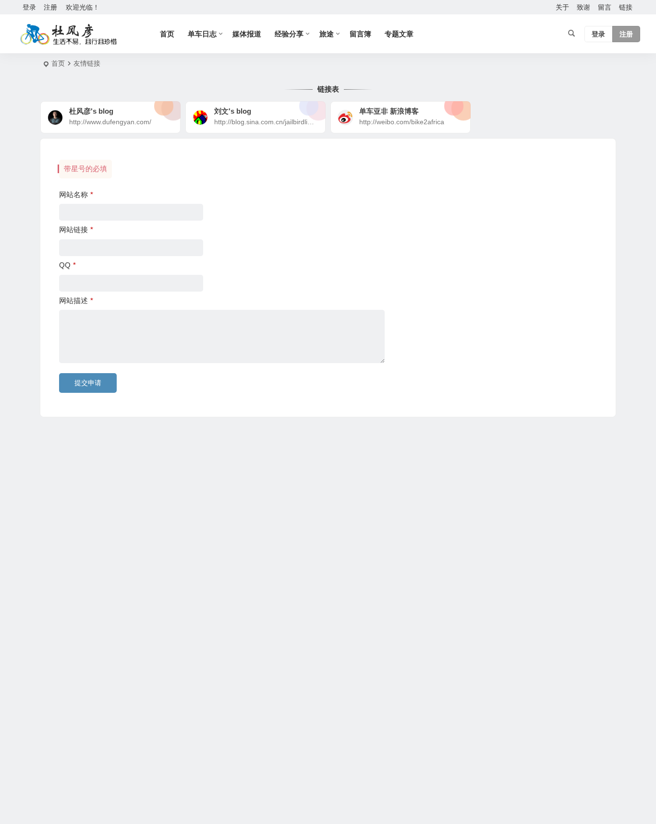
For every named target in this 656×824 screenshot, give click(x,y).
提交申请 (87, 383)
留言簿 (360, 34)
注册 (50, 7)
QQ (67, 265)
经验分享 (289, 34)
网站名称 (76, 194)
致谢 (583, 7)
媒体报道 (246, 34)
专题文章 (399, 34)
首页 (167, 34)
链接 (625, 7)
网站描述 (76, 300)
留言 (604, 7)
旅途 (326, 34)
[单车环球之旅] (68, 34)
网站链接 (76, 229)
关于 (562, 7)
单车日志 (202, 34)
